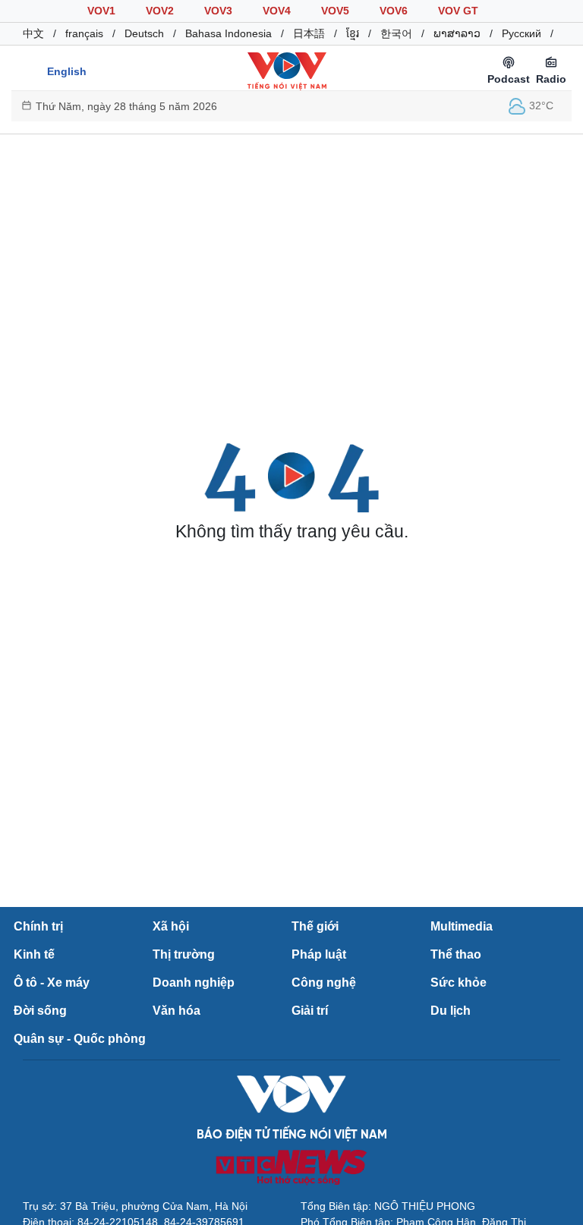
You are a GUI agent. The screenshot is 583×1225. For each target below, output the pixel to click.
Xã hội (171, 926)
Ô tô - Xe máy (52, 982)
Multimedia (461, 926)
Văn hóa (176, 1010)
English (67, 71)
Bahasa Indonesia (228, 33)
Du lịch (450, 1010)
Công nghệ (324, 982)
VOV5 (335, 11)
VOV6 (394, 11)
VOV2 (160, 11)
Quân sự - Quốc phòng (80, 1038)
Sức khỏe (458, 982)
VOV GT (458, 11)
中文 (33, 33)
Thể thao (455, 954)
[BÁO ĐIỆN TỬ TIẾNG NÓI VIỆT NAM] (286, 71)
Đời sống (40, 1010)
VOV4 (277, 11)
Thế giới (315, 926)
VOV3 (218, 11)
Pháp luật (319, 954)
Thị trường (184, 954)
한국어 (396, 33)
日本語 (309, 33)
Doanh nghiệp (194, 982)
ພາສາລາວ (457, 33)
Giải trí (310, 1010)
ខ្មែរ (352, 33)
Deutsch (144, 33)
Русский (521, 33)
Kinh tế (34, 954)
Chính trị (38, 926)
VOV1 (101, 11)
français (84, 33)
